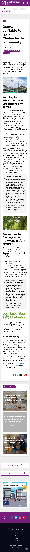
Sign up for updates (13, 465)
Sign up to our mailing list (13, 473)
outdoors (22, 9)
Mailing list (16, 542)
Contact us (16, 540)
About (16, 536)
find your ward (13, 167)
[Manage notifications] (26, 549)
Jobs (16, 538)
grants (18, 50)
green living (6, 53)
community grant (10, 50)
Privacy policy (16, 547)
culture (15, 9)
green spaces (6, 11)
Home (16, 533)
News (4, 21)
